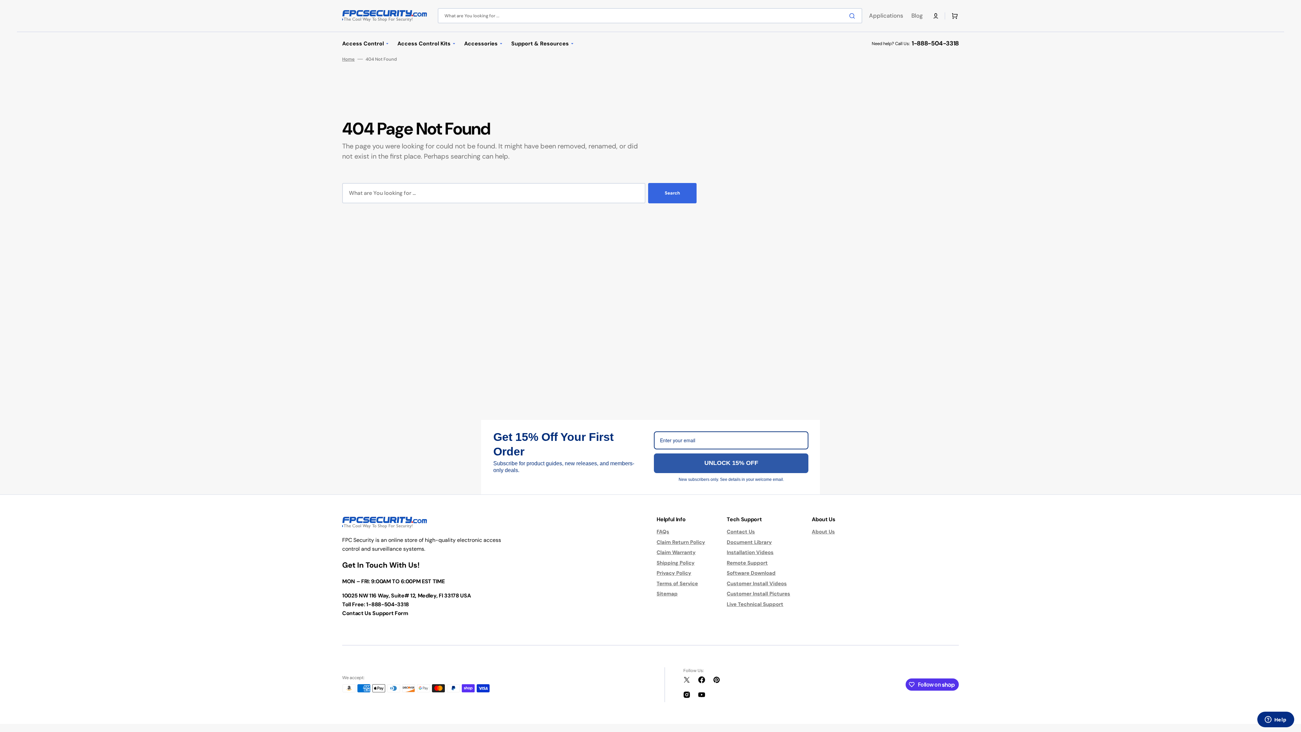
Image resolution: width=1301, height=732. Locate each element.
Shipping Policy (676, 563)
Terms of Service (677, 583)
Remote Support (747, 563)
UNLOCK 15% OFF (731, 463)
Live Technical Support (755, 604)
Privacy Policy (674, 573)
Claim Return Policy (681, 542)
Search (672, 193)
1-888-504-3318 (935, 43)
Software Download (751, 573)
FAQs (663, 531)
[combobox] (650, 15)
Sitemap (667, 593)
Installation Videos (750, 552)
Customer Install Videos (757, 583)
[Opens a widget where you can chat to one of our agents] (1275, 720)
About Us (823, 531)
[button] (935, 15)
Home (348, 59)
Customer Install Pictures (758, 593)
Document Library (749, 542)
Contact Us (741, 531)
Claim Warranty (676, 552)
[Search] (853, 15)
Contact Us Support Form (375, 613)
